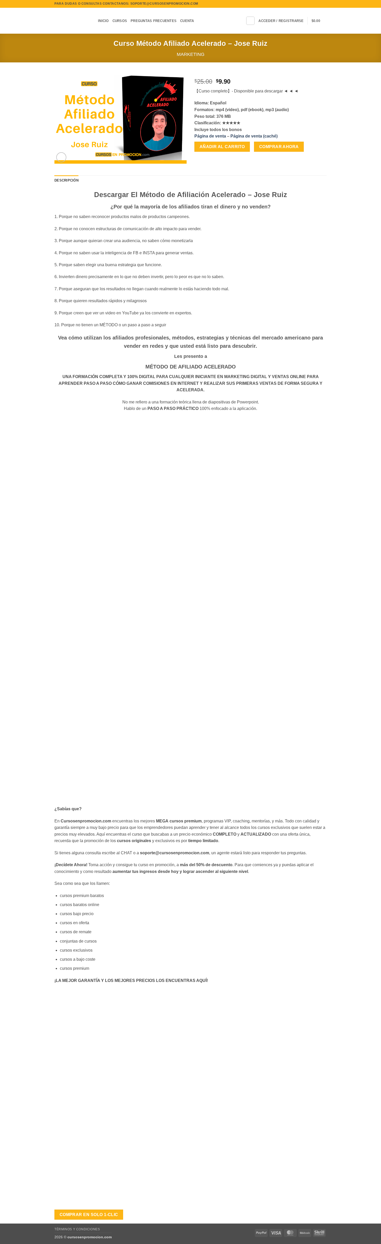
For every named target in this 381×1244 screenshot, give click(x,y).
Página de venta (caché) (254, 136)
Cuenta (187, 21)
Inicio (103, 21)
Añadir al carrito (222, 146)
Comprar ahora (279, 146)
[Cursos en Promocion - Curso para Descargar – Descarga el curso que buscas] (72, 21)
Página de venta (210, 136)
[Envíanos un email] (324, 4)
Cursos (119, 21)
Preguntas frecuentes (154, 21)
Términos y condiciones (77, 1229)
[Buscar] (250, 21)
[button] (281, 20)
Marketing (190, 54)
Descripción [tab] (66, 180)
